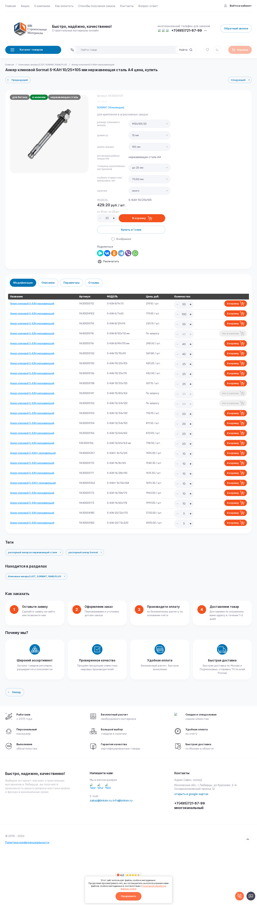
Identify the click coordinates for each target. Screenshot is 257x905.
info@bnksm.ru (123, 800)
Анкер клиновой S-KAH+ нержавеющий (33, 453)
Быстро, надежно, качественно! (35, 774)
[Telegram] (121, 253)
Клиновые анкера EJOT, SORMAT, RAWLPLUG (43, 64)
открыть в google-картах (191, 794)
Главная (10, 6)
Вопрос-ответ (148, 6)
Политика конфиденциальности (27, 842)
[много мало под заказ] (149, 191)
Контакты (127, 6)
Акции (25, 6)
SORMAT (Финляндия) (110, 107)
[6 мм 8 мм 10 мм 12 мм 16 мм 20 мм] (149, 135)
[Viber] (128, 253)
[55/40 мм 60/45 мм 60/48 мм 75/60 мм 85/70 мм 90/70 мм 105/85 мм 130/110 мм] (149, 179)
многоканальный (189, 808)
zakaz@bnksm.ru (101, 800)
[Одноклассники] (114, 253)
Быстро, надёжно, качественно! (82, 26)
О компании (42, 6)
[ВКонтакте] (107, 253)
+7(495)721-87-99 (186, 31)
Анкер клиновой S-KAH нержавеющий (32, 303)
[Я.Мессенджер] (100, 253)
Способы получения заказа (96, 6)
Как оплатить (64, 6)
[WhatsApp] (135, 253)
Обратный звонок (236, 28)
